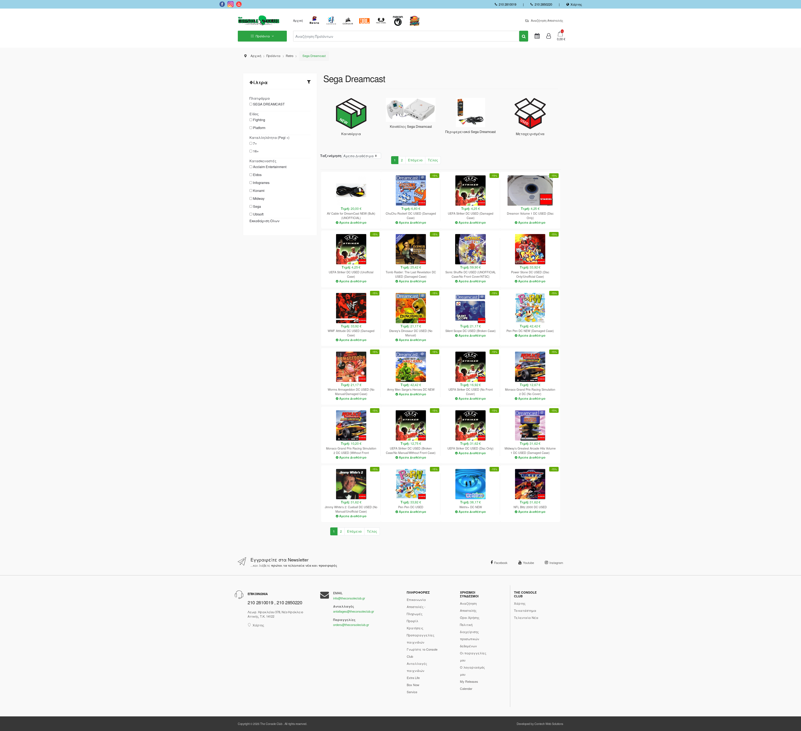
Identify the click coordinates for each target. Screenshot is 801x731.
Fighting (259, 119)
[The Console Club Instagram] (230, 4)
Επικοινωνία (416, 599)
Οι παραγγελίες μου (473, 656)
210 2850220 (543, 4)
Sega (257, 206)
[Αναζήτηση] (523, 36)
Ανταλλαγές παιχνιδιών (417, 667)
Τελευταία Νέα (526, 617)
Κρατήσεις (415, 628)
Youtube (528, 562)
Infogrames (261, 182)
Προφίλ (412, 621)
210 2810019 (507, 4)
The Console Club (271, 724)
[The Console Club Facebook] (222, 4)
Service (412, 692)
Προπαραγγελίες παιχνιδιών (420, 638)
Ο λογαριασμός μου (472, 671)
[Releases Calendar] (537, 36)
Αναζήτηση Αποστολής (547, 20)
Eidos (257, 174)
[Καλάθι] (560, 33)
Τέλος (433, 160)
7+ (255, 143)
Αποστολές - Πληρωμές (416, 610)
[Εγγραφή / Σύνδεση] (548, 36)
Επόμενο (415, 160)
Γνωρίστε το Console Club (422, 653)
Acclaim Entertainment (269, 166)
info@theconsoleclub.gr (349, 598)
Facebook (501, 562)
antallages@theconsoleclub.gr (353, 611)
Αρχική (298, 20)
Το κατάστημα (525, 610)
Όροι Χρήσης (469, 617)
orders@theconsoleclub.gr (351, 624)
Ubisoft (258, 214)
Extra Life (413, 677)
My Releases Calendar (469, 685)
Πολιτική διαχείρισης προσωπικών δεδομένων (469, 635)
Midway (258, 198)
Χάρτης (576, 4)
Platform (259, 127)
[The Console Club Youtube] (239, 4)
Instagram (556, 562)
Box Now (413, 685)
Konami (258, 190)
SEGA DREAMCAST (269, 104)
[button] (559, 39)
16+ (256, 151)
